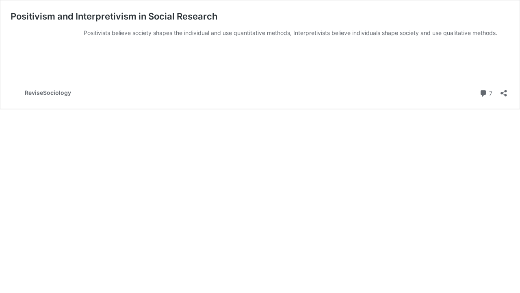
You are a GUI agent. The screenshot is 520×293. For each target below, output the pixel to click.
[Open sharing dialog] (503, 90)
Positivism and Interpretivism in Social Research (114, 16)
